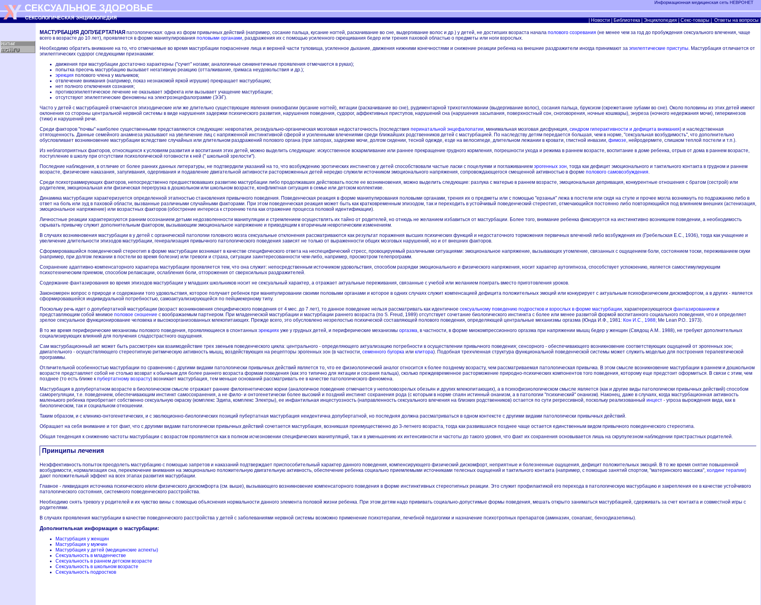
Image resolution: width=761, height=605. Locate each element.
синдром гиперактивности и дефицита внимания (625, 129)
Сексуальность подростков (85, 572)
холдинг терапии (726, 470)
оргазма (408, 330)
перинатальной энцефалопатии (447, 129)
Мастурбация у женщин (82, 539)
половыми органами (219, 38)
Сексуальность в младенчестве (90, 555)
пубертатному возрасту (124, 379)
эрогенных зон (550, 166)
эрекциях (268, 330)
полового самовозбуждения (617, 172)
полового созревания (572, 32)
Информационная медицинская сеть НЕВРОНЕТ (704, 2)
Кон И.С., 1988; (640, 320)
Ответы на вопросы (736, 20)
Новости (600, 20)
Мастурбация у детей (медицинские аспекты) (106, 550)
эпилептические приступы (658, 48)
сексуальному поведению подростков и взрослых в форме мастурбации (541, 309)
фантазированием (694, 309)
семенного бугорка (383, 352)
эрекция (64, 75)
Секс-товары (695, 20)
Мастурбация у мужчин (81, 544)
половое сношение (135, 314)
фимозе (617, 140)
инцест (654, 400)
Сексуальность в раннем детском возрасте (103, 561)
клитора (424, 352)
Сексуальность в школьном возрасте (96, 566)
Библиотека (626, 20)
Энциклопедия (660, 20)
